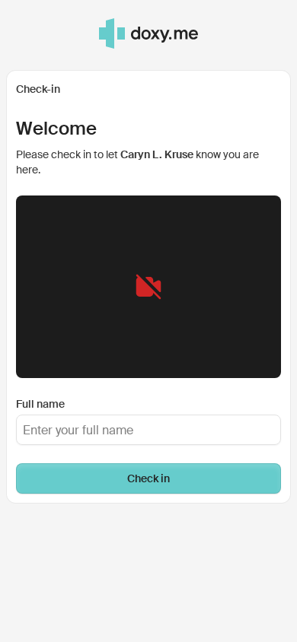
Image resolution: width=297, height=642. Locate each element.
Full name (40, 404)
